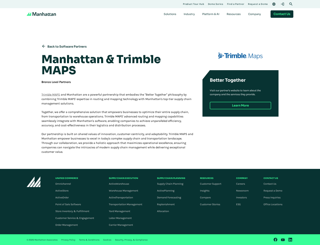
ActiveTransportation (121, 197)
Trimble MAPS (50, 94)
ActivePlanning (165, 190)
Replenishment (166, 204)
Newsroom (242, 190)
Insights (204, 190)
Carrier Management (121, 224)
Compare (205, 197)
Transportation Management (125, 204)
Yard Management (119, 211)
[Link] (276, 240)
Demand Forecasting (169, 197)
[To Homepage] (34, 181)
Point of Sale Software (68, 204)
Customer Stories (210, 204)
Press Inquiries (272, 197)
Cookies (107, 240)
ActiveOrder (62, 197)
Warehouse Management (123, 190)
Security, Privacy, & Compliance (131, 240)
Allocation (163, 211)
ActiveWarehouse (119, 183)
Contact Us (270, 183)
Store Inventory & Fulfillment (72, 211)
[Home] (41, 14)
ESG (238, 204)
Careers (240, 183)
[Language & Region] (273, 4)
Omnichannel (63, 183)
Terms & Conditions (89, 240)
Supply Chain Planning (170, 183)
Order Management (66, 224)
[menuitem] (170, 14)
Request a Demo (273, 190)
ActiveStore (62, 190)
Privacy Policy (68, 240)
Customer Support (210, 183)
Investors (241, 197)
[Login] (282, 4)
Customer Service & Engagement (74, 218)
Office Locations (273, 204)
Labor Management (120, 218)
